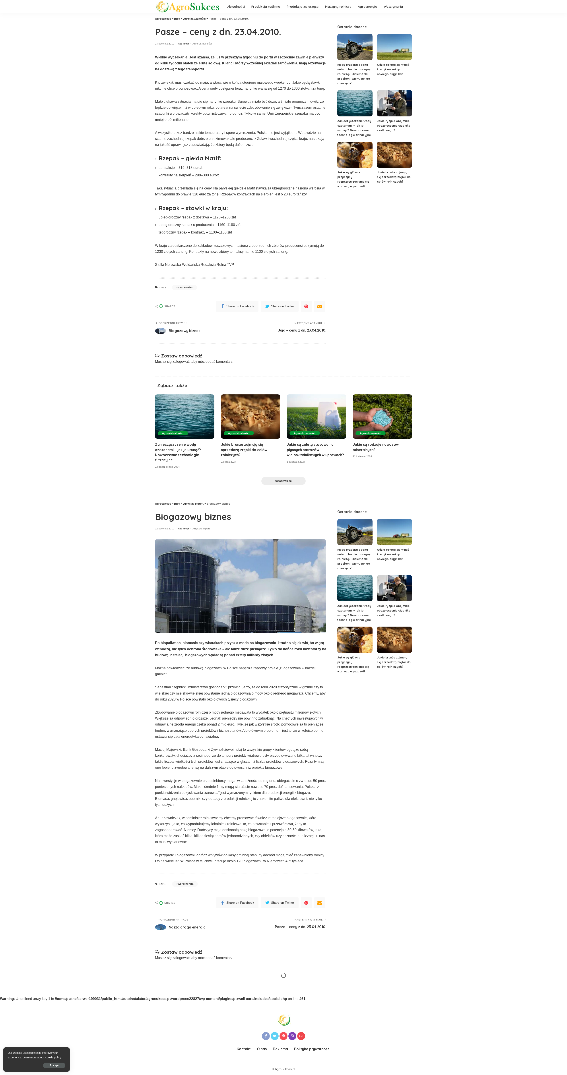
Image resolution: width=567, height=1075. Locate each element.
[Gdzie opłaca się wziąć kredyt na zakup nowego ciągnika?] (394, 47)
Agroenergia (185, 883)
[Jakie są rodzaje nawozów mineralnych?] (382, 416)
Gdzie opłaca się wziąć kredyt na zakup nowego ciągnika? (393, 69)
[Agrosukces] (188, 7)
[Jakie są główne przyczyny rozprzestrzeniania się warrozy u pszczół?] (354, 155)
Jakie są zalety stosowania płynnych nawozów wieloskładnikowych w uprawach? (315, 449)
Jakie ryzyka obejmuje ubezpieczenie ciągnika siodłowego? (393, 125)
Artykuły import (201, 528)
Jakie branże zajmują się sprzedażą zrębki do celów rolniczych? (394, 176)
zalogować (181, 361)
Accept (54, 1065)
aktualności (185, 287)
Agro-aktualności (202, 43)
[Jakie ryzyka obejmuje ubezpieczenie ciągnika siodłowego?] (394, 103)
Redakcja (183, 43)
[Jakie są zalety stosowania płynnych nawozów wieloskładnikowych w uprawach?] (316, 416)
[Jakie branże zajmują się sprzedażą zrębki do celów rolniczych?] (394, 155)
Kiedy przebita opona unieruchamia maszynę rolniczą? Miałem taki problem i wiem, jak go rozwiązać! (354, 74)
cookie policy (53, 1057)
